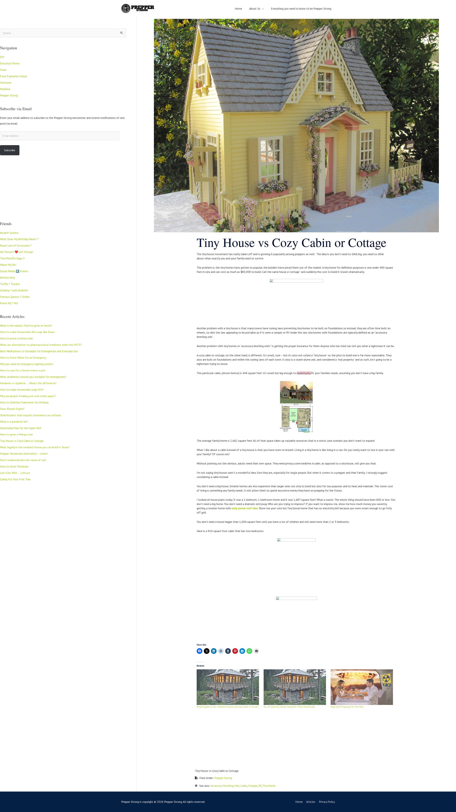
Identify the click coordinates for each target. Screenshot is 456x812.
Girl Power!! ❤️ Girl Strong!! (16, 252)
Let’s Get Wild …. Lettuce (15, 473)
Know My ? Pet (9, 303)
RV (259, 785)
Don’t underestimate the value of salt (23, 460)
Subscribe (9, 150)
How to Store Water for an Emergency (23, 357)
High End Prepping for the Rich (347, 706)
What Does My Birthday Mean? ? (19, 239)
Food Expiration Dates (13, 76)
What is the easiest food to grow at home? (26, 325)
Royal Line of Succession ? (16, 245)
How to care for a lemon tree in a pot (22, 370)
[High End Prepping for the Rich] (362, 687)
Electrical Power (10, 63)
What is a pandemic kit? (14, 421)
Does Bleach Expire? (12, 409)
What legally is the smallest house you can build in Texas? (34, 447)
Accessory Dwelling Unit (225, 785)
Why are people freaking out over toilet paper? (28, 396)
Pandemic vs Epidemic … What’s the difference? (28, 383)
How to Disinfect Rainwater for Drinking (24, 402)
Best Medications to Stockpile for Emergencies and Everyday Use (39, 351)
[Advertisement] (63, 188)
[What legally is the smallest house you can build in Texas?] (228, 687)
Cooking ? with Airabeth (14, 290)
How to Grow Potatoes (14, 466)
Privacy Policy (327, 801)
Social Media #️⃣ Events (14, 271)
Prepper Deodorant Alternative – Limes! (24, 453)
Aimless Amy (7, 277)
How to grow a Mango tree (16, 434)
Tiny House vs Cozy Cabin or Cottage (22, 441)
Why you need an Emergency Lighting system (26, 364)
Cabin (244, 785)
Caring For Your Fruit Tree (15, 479)
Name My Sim (8, 264)
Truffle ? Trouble (10, 284)
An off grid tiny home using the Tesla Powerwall (289, 706)
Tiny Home (269, 785)
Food (3, 70)
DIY (2, 57)
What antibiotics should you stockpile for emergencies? (33, 377)
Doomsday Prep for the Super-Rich (20, 428)
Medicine (5, 89)
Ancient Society (9, 232)
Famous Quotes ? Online (15, 296)
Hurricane (5, 82)
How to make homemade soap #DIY (22, 389)
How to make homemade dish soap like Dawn (27, 332)
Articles (310, 801)
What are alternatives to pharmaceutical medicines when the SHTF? (41, 345)
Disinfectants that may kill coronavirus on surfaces (30, 415)
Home (299, 801)
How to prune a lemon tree (16, 338)
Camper (252, 785)
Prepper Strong (9, 95)
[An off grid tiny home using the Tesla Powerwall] (295, 687)
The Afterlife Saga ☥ (12, 258)
